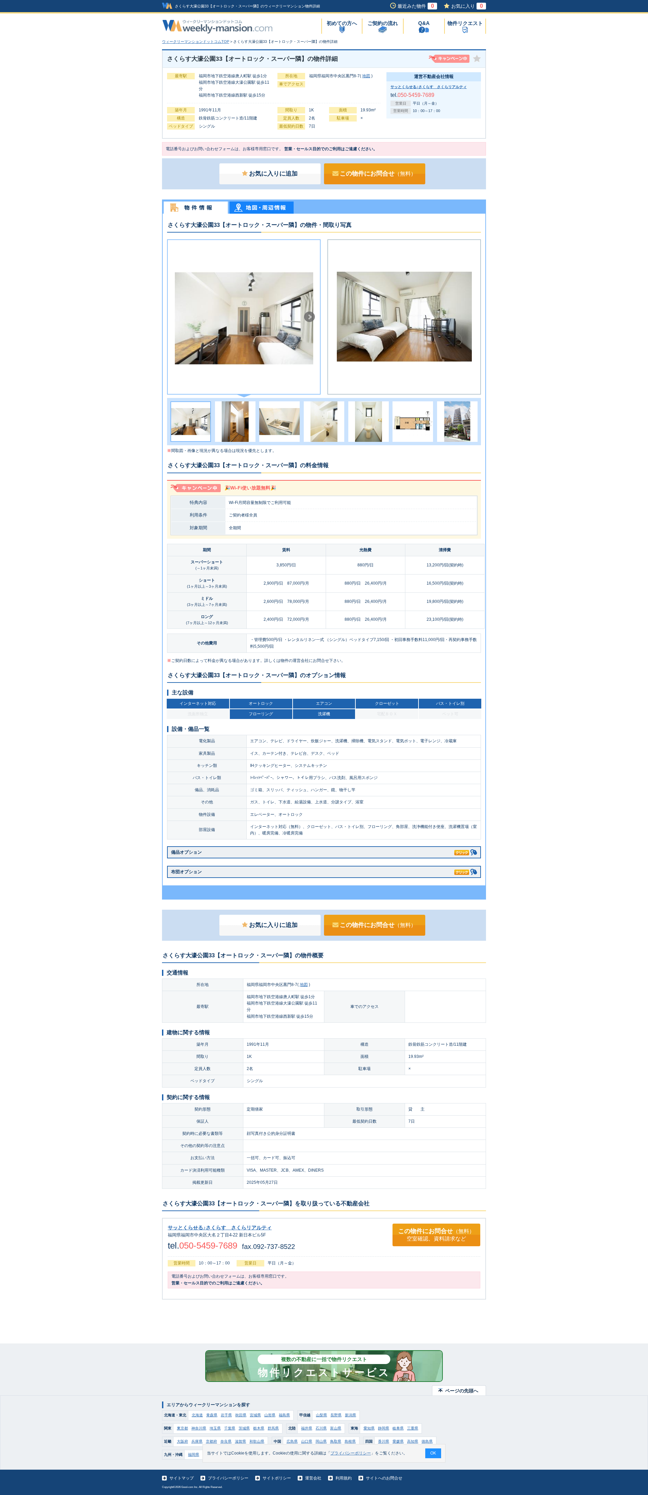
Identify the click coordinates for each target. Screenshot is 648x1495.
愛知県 (369, 1428)
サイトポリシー (277, 1478)
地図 (366, 76)
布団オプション (186, 871)
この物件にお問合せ (378, 173)
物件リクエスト (465, 23)
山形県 (269, 1415)
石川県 (321, 1428)
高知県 (412, 1441)
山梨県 (321, 1415)
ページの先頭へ (461, 1390)
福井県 (306, 1428)
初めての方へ (342, 23)
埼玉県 (215, 1428)
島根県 (350, 1441)
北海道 (197, 1415)
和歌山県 (256, 1441)
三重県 (412, 1428)
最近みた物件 (416, 6)
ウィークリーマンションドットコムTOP (195, 41)
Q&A (424, 23)
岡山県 (321, 1441)
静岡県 (383, 1428)
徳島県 (427, 1441)
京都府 (211, 1441)
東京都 (182, 1428)
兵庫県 (196, 1441)
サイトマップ (181, 1478)
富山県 (335, 1428)
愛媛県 (398, 1441)
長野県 (336, 1415)
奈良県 (226, 1441)
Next (309, 317)
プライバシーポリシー (228, 1478)
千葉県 (229, 1428)
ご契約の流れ (383, 23)
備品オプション (186, 852)
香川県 (383, 1441)
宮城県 (255, 1415)
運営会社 (313, 1478)
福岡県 (193, 1454)
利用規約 (343, 1478)
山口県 (306, 1441)
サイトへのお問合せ (384, 1478)
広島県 (292, 1441)
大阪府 (182, 1441)
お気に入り (467, 6)
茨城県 (244, 1428)
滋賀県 (240, 1441)
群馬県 (273, 1428)
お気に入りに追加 (273, 173)
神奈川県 (198, 1428)
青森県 (211, 1415)
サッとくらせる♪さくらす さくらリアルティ (428, 87)
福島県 (284, 1415)
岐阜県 (398, 1428)
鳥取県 (335, 1441)
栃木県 (258, 1428)
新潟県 (350, 1415)
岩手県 (226, 1415)
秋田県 (240, 1415)
